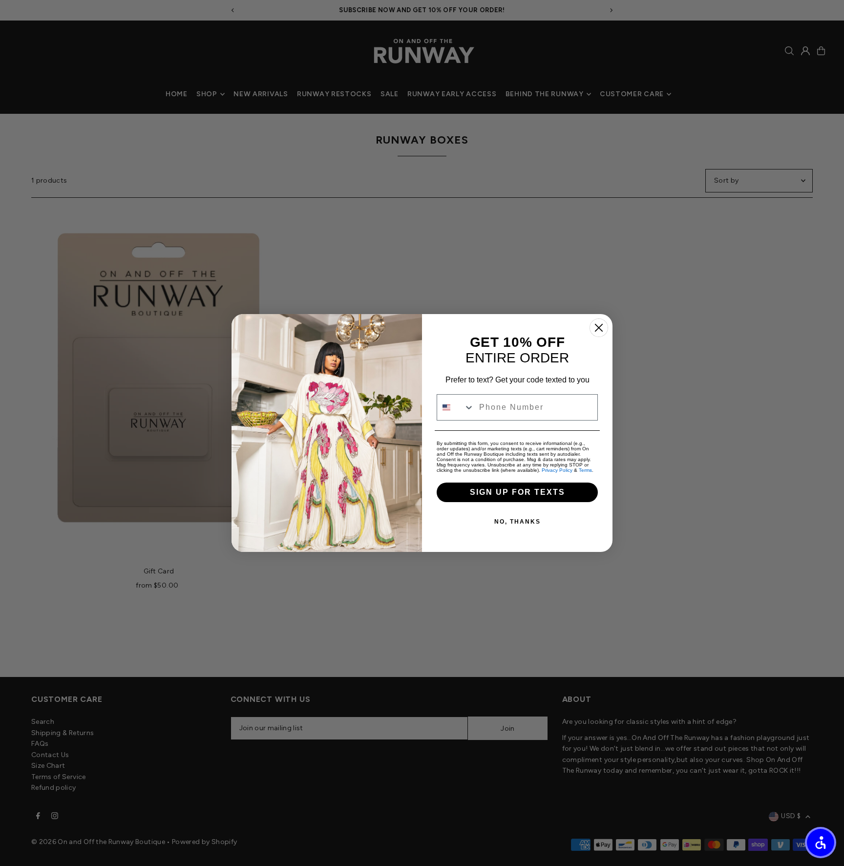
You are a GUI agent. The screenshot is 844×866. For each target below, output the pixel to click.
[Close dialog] (599, 328)
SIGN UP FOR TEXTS (517, 492)
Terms (585, 470)
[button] (820, 842)
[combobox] (455, 407)
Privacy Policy (557, 470)
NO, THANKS (517, 521)
